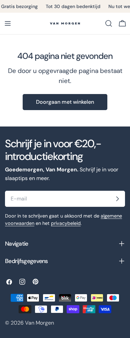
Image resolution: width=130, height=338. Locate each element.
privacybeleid (66, 223)
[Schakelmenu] (7, 23)
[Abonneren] (117, 199)
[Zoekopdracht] (108, 23)
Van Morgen (39, 322)
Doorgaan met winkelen (65, 101)
